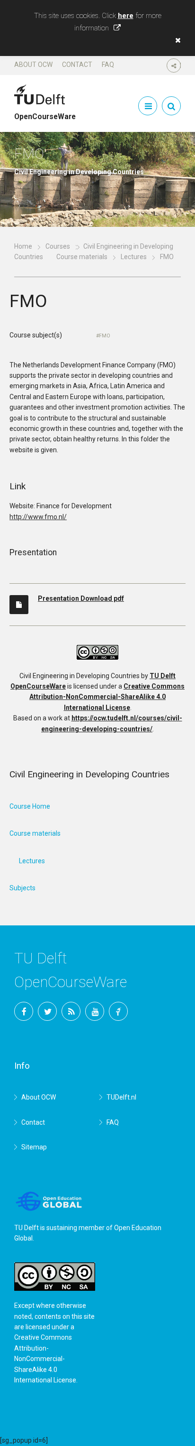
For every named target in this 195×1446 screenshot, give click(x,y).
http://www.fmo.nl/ (38, 517)
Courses (57, 246)
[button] (175, 40)
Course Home (29, 806)
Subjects (22, 888)
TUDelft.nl (121, 1097)
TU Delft (118, 1011)
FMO (104, 336)
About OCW (33, 64)
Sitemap (34, 1147)
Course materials (81, 257)
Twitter (47, 1011)
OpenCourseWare (45, 112)
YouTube (94, 1011)
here (125, 15)
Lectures (134, 257)
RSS (71, 1011)
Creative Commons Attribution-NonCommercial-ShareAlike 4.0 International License (107, 696)
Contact (77, 64)
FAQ (108, 64)
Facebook (23, 1011)
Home (23, 246)
